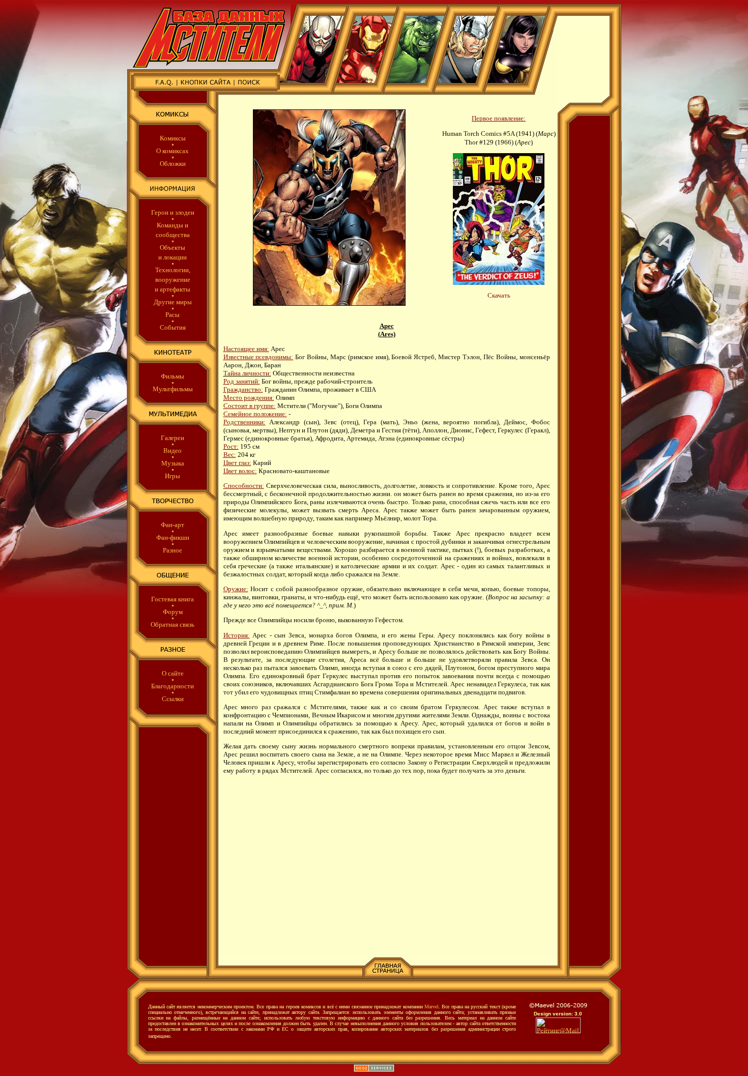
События (173, 327)
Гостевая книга (172, 599)
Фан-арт (172, 525)
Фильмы (172, 376)
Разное (172, 550)
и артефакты (172, 289)
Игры (172, 476)
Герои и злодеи (172, 212)
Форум (173, 612)
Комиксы (173, 138)
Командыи (172, 225)
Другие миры (173, 302)
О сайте (173, 673)
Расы (172, 314)
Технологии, (172, 270)
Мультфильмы (173, 389)
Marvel (431, 1006)
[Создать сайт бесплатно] (374, 1069)
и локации (172, 257)
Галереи (172, 438)
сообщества (173, 235)
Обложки (173, 163)
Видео (172, 450)
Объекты (172, 247)
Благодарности (172, 686)
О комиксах (172, 151)
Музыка (172, 463)
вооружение (172, 279)
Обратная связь (172, 624)
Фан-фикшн (172, 537)
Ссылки (173, 699)
